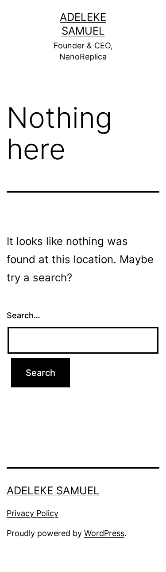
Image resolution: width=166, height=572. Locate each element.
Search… (23, 315)
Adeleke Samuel (53, 490)
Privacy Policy (32, 513)
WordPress (104, 533)
